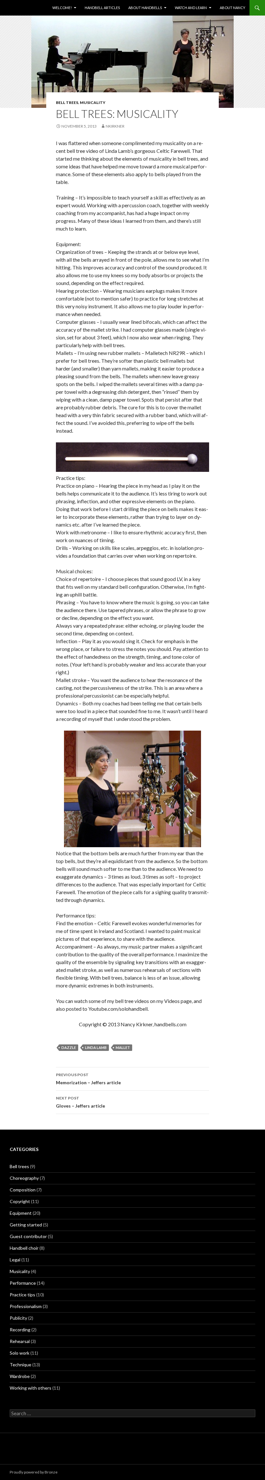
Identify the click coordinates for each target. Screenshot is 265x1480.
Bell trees (67, 102)
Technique (20, 1364)
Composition (23, 1189)
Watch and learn (191, 8)
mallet (123, 1047)
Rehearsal (20, 1341)
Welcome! (62, 8)
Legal (15, 1259)
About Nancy (232, 8)
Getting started (26, 1224)
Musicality (92, 102)
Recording (20, 1329)
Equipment (21, 1213)
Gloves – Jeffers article (80, 1102)
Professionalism (26, 1306)
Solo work (19, 1353)
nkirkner (115, 126)
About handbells (145, 8)
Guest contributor (28, 1236)
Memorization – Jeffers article (88, 1078)
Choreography (24, 1178)
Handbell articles (102, 8)
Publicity (18, 1318)
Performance (23, 1283)
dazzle (68, 1047)
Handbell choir (24, 1248)
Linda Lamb (96, 1047)
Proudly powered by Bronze (34, 1472)
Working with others (30, 1388)
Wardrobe (20, 1376)
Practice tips (22, 1294)
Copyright (20, 1201)
